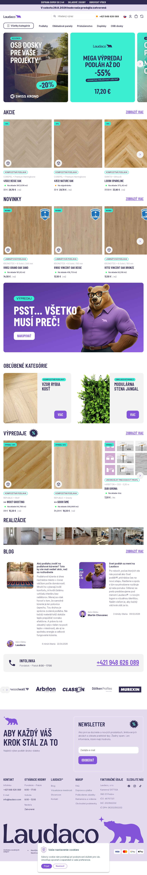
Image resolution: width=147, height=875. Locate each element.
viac (60, 414)
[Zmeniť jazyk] (124, 16)
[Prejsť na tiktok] (140, 786)
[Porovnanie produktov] (142, 16)
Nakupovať (24, 336)
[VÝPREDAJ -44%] (78, 464)
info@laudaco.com (12, 800)
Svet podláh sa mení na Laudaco (122, 565)
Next (6, 689)
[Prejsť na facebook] (129, 786)
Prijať (46, 866)
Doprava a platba (84, 790)
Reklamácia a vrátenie (86, 799)
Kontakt (54, 799)
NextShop (35, 850)
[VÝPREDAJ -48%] (27, 464)
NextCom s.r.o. (37, 853)
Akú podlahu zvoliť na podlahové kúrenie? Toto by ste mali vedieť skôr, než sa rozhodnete (52, 568)
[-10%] (27, 143)
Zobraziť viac (135, 112)
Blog (53, 786)
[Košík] (136, 16)
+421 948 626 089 (109, 16)
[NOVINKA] (27, 230)
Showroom (56, 795)
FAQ (77, 786)
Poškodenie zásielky (85, 795)
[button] (140, 63)
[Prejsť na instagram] (134, 786)
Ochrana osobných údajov (11, 851)
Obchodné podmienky (86, 804)
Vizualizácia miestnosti (61, 790)
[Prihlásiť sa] (130, 16)
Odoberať (88, 760)
